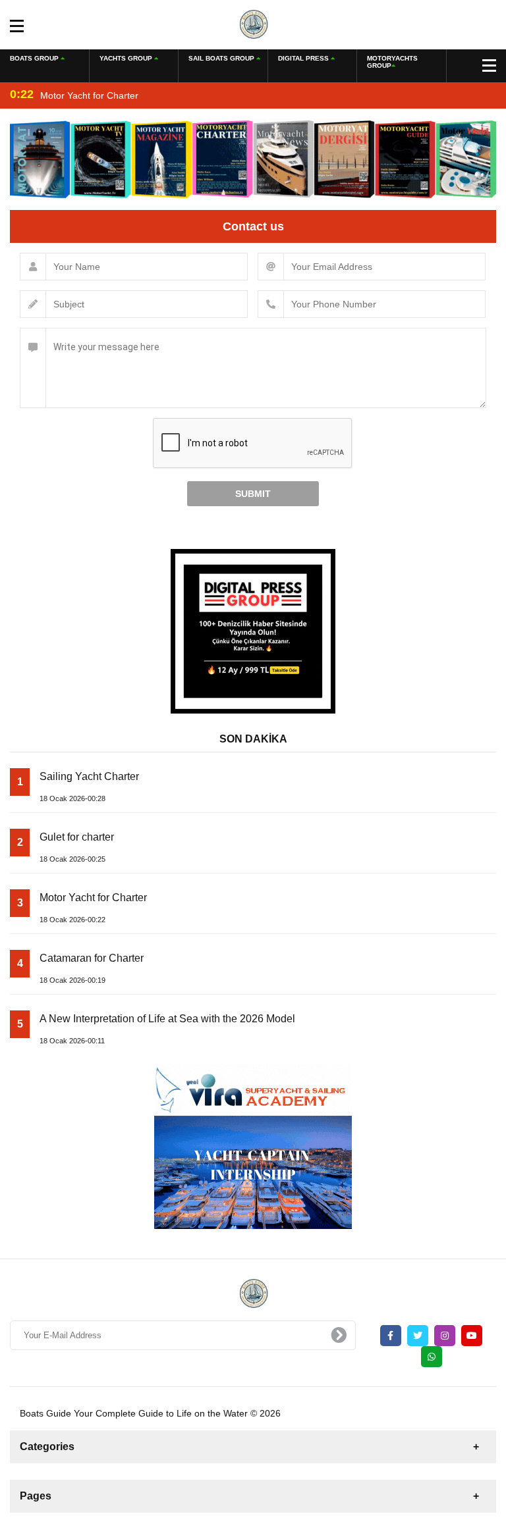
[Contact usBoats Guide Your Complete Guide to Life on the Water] (253, 23)
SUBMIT (253, 493)
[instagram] (444, 1335)
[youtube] (471, 1335)
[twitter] (417, 1335)
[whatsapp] (431, 1356)
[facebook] (390, 1335)
